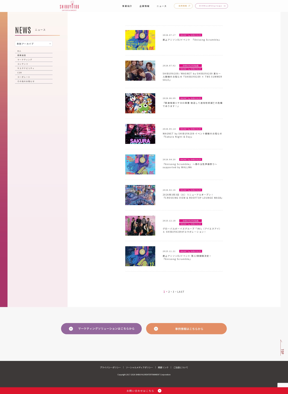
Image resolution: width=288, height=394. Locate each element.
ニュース (162, 5)
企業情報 (145, 5)
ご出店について (180, 367)
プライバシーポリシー (110, 367)
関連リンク (163, 367)
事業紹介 (127, 5)
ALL (19, 51)
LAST (181, 291)
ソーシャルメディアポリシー (139, 367)
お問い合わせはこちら (140, 391)
